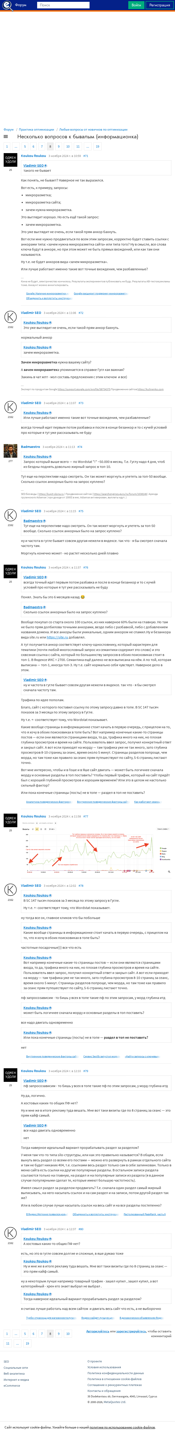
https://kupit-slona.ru (51, 494)
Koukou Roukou (33, 155)
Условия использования (104, 1367)
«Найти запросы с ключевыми (143, 1056)
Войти (136, 5)
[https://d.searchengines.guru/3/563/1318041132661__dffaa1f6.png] (96, 846)
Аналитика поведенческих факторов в (49, 801)
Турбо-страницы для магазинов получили (51, 1317)
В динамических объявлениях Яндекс (142, 1317)
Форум (9, 129)
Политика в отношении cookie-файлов (115, 1379)
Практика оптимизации (36, 129)
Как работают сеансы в (148, 801)
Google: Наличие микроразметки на (47, 293)
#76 (85, 567)
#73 (81, 403)
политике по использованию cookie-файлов (122, 1427)
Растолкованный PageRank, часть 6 (145, 1214)
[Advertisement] (87, 23)
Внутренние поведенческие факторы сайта (103, 801)
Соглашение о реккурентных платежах (115, 1385)
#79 (85, 1071)
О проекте (95, 1361)
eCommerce (12, 1385)
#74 (79, 447)
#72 (81, 313)
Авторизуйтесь (97, 1331)
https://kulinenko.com (150, 389)
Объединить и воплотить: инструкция (49, 298)
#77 (85, 816)
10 (67, 146)
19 (97, 146)
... (16, 146)
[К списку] (13, 137)
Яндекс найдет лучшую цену (98, 1317)
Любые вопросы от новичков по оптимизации (93, 129)
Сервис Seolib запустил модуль (102, 1056)
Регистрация (159, 5)
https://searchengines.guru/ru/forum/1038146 (120, 494)
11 (78, 146)
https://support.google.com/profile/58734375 (84, 389)
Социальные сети (16, 1368)
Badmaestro (30, 446)
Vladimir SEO (33, 165)
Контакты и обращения (104, 1391)
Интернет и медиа (16, 1380)
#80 (81, 1229)
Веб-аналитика (14, 1373)
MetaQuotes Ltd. (115, 1402)
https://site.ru (57, 637)
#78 (81, 886)
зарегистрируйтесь (131, 1331)
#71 (85, 156)
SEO (6, 1361)
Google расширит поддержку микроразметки (101, 293)
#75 (81, 511)
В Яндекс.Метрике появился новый (47, 1214)
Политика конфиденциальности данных (116, 1373)
